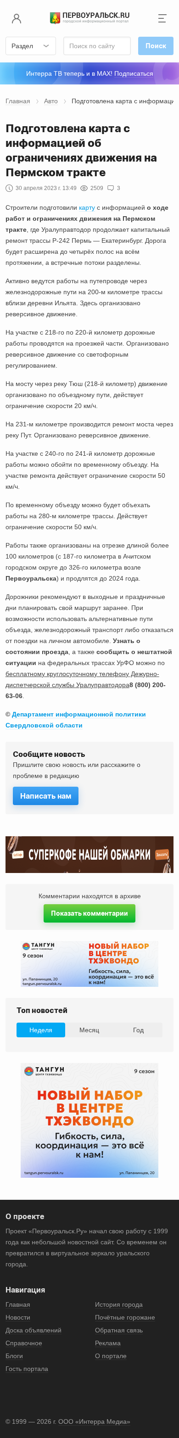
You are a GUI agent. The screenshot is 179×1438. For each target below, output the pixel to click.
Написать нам (45, 795)
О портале (111, 1356)
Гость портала (27, 1368)
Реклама (108, 1343)
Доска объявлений (34, 1330)
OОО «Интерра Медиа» (94, 1421)
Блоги (14, 1356)
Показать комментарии (89, 913)
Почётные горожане (125, 1317)
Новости (18, 1317)
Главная (18, 101)
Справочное (24, 1343)
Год (138, 1030)
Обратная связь (119, 1330)
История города (119, 1304)
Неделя (40, 1030)
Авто (51, 101)
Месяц (89, 1030)
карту (87, 207)
